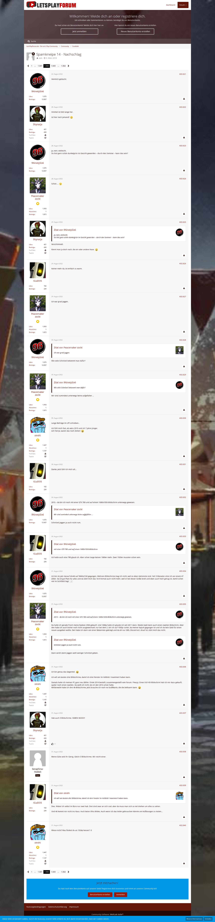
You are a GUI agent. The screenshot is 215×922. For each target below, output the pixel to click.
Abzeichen (32, 211)
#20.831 (182, 464)
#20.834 (182, 571)
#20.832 (182, 497)
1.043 (53, 66)
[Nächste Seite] (68, 66)
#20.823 (182, 145)
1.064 (63, 66)
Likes (30, 96)
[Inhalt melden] (184, 99)
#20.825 (182, 222)
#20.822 (182, 107)
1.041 (40, 66)
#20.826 (182, 263)
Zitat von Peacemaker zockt (68, 347)
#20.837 (182, 713)
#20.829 (182, 374)
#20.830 (182, 418)
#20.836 (182, 667)
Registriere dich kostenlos (113, 888)
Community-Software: (107, 914)
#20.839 (182, 785)
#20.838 (182, 751)
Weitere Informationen (194, 919)
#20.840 (182, 825)
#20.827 (182, 296)
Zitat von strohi (62, 793)
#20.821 (182, 74)
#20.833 (182, 536)
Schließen (208, 919)
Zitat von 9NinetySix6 (65, 229)
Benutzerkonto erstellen (100, 894)
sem (40, 58)
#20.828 (182, 340)
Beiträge (32, 99)
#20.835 (182, 604)
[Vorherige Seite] (28, 66)
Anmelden (120, 894)
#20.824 (182, 178)
